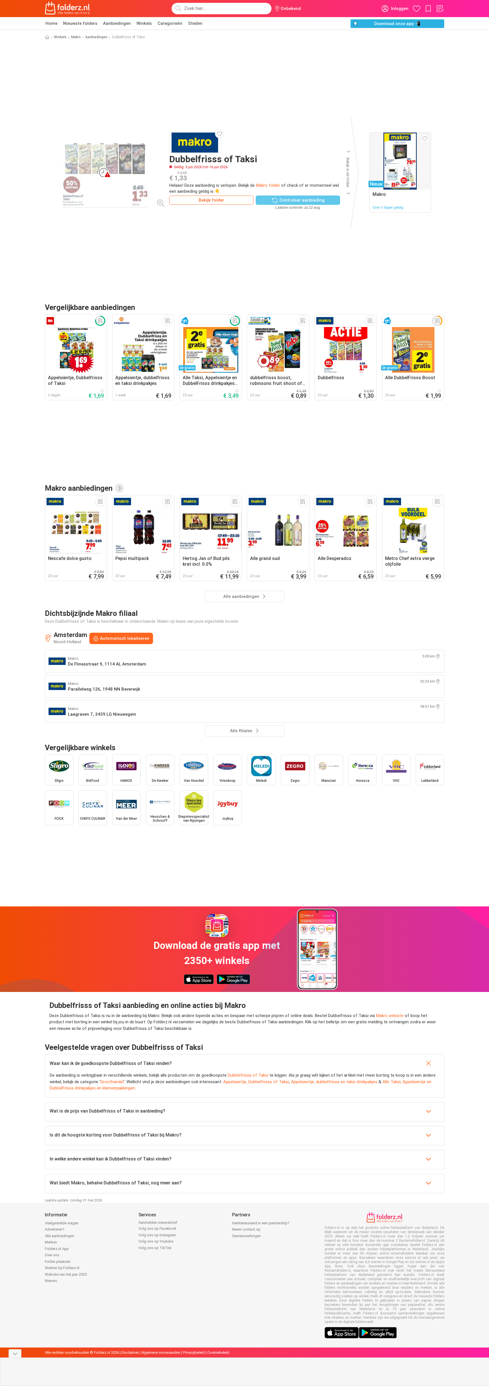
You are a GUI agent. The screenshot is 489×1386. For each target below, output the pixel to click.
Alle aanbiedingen (59, 1236)
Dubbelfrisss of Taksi (248, 1075)
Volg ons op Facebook (157, 1228)
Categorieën (170, 23)
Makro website (390, 1015)
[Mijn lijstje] (439, 8)
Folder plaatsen (58, 1261)
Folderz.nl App (57, 1249)
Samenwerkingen (246, 1236)
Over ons (52, 1255)
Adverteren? (55, 1229)
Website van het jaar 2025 (66, 1274)
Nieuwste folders (80, 23)
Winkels (144, 23)
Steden (195, 23)
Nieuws (51, 1281)
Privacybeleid (194, 1352)
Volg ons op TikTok (155, 1248)
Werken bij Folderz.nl (62, 1268)
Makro (76, 37)
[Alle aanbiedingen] (119, 488)
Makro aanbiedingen (78, 488)
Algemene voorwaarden (160, 1352)
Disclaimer (130, 1352)
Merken (51, 1242)
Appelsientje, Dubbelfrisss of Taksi (256, 1081)
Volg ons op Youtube (155, 1241)
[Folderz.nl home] (67, 8)
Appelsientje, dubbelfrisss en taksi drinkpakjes (334, 1081)
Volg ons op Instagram (157, 1235)
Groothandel (112, 1081)
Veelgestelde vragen (62, 1223)
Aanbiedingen (117, 23)
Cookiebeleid (218, 1352)
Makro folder (268, 185)
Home (51, 23)
